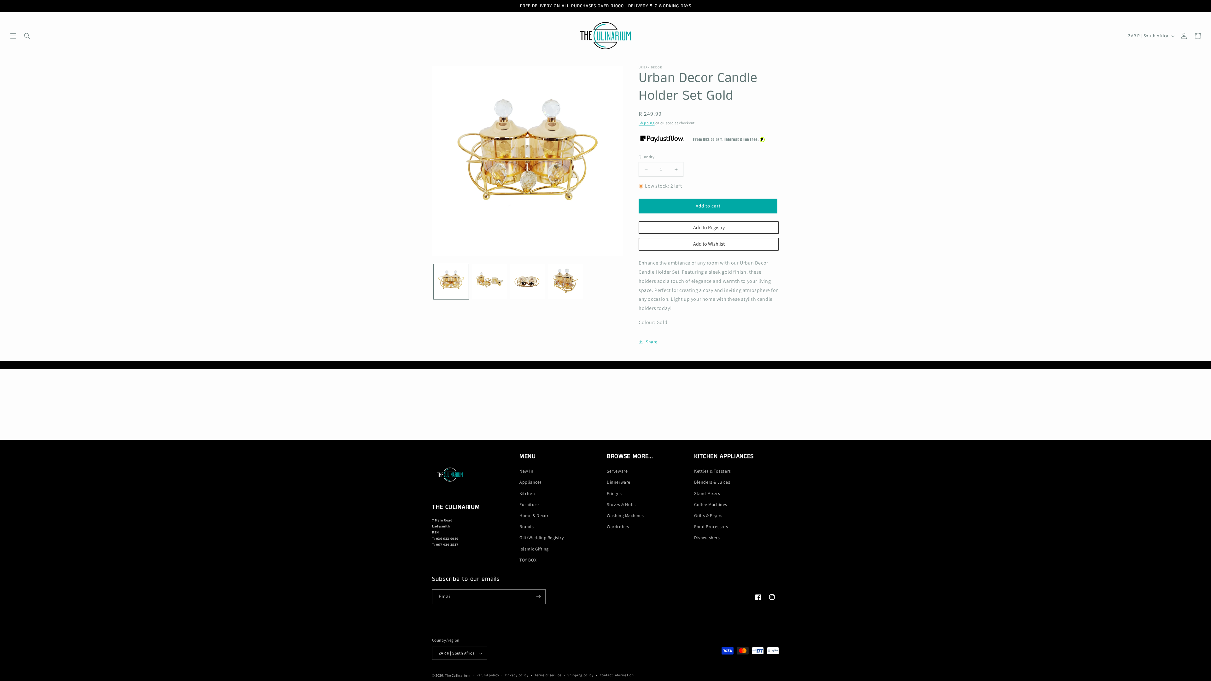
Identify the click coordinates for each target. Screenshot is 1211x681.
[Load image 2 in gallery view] (489, 281)
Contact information (617, 675)
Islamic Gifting (534, 549)
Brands (526, 526)
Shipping (647, 122)
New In (526, 471)
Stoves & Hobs (621, 504)
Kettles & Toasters (712, 471)
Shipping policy (580, 675)
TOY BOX (527, 560)
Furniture (529, 504)
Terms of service (548, 675)
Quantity (646, 157)
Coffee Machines (710, 504)
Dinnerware (618, 482)
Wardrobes (618, 526)
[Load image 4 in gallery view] (565, 281)
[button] (13, 36)
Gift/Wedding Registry (541, 537)
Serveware (617, 471)
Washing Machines (625, 515)
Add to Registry (709, 227)
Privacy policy (517, 675)
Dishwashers (707, 537)
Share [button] (652, 342)
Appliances (530, 482)
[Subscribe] (538, 596)
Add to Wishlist (709, 244)
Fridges (614, 493)
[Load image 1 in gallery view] (451, 281)
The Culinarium (458, 675)
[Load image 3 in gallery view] (527, 281)
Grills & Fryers (708, 515)
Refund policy (488, 675)
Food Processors (711, 526)
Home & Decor (533, 515)
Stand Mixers (707, 493)
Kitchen (527, 493)
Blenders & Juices (712, 482)
